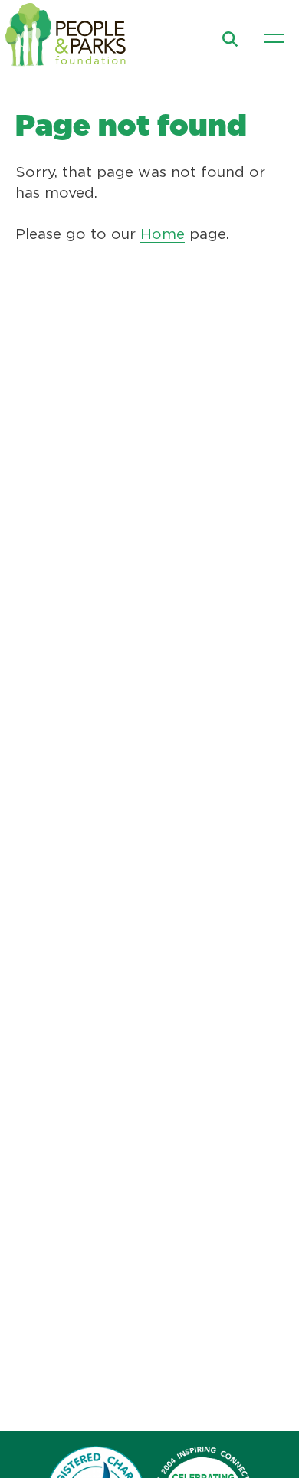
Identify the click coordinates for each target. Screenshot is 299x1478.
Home (162, 234)
